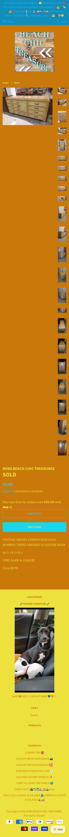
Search (34, 715)
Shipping (8, 491)
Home (6, 82)
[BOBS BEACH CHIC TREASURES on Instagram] (39, 733)
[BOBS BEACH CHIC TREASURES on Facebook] (30, 733)
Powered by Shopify (34, 815)
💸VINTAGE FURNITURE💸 (35, 604)
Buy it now (34, 527)
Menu (11, 21)
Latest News (34, 597)
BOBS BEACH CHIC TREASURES (44, 811)
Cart (63, 21)
